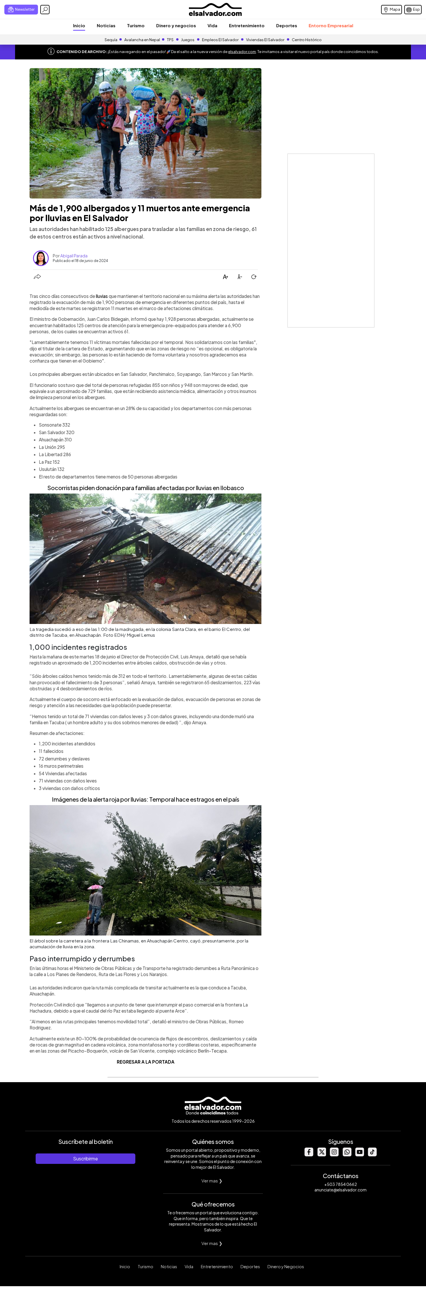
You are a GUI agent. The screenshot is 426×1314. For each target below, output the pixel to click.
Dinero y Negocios (285, 1266)
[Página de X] (321, 1155)
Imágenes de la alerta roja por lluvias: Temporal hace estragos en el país (145, 799)
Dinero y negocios (176, 25)
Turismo (136, 25)
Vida (212, 25)
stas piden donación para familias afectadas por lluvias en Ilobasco (155, 487)
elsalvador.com (242, 51)
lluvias (102, 296)
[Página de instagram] (334, 1155)
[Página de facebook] (308, 1155)
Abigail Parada (74, 255)
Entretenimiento (247, 25)
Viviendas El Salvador (265, 39)
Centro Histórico (307, 39)
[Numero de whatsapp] (347, 1155)
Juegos (187, 39)
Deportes (286, 25)
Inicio (79, 25)
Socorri (57, 487)
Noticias (106, 25)
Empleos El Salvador (220, 39)
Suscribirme (85, 1158)
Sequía (111, 39)
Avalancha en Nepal (142, 39)
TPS (170, 39)
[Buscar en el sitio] (45, 9)
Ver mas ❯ (212, 1180)
